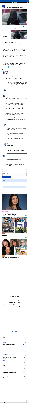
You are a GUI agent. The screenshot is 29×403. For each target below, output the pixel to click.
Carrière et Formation (5, 211)
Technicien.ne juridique (6, 376)
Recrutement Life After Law (5, 354)
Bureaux (3, 233)
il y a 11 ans (6, 72)
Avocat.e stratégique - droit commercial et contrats (9, 372)
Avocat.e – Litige (5, 353)
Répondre (7, 85)
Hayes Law (4, 360)
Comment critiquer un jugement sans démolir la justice (14, 306)
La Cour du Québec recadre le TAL (12, 298)
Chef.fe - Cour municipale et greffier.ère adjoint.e (9, 344)
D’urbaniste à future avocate (11, 304)
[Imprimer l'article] (26, 215)
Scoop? (27, 2)
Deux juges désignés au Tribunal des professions (14, 302)
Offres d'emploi (14, 2)
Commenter (15, 215)
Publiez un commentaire (7, 176)
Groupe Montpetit (4, 342)
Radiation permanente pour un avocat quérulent (13, 300)
